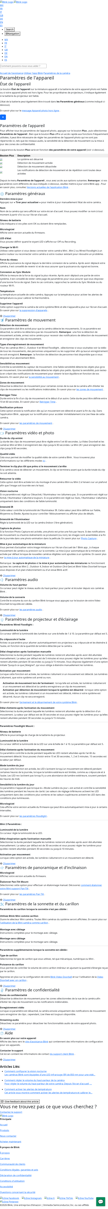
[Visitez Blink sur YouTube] (85, 1197)
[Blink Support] (13, 1)
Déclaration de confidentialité (16, 1175)
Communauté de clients (12, 1164)
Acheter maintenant (10, 1141)
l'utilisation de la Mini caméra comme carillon (24, 922)
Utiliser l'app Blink (33, 73)
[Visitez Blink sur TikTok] (65, 1197)
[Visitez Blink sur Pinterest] (9, 1201)
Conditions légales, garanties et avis (19, 1169)
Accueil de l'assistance (11, 73)
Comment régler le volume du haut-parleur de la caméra (48, 1082)
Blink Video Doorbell (61, 976)
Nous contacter (8, 1136)
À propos (5, 1152)
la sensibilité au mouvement (44, 377)
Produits (4, 1130)
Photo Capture (88, 538)
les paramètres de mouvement (35, 423)
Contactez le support (11, 1112)
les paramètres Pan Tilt (31, 894)
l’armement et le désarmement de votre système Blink (48, 702)
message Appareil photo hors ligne (40, 110)
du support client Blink (62, 1054)
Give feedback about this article (21, 1101)
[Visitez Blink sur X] (49, 1197)
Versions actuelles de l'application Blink (47, 187)
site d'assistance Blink (36, 1041)
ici (44, 460)
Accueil (3, 1124)
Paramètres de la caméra (56, 73)
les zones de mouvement (89, 389)
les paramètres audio (30, 609)
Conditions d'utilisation (12, 1181)
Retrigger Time (47, 401)
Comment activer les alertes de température (48, 1091)
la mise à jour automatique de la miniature (26, 557)
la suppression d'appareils (33, 310)
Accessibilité (6, 1186)
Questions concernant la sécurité (17, 1192)
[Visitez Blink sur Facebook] (10, 1197)
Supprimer (10, 316)
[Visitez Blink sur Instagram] (32, 1197)
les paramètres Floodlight (33, 816)
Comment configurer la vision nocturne (49, 1073)
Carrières (5, 1158)
